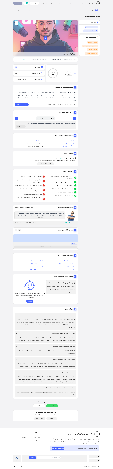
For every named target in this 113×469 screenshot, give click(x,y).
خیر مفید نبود (39, 418)
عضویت (32, 457)
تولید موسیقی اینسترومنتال (69, 140)
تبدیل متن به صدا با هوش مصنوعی (67, 263)
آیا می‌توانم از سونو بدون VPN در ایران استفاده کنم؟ (64, 346)
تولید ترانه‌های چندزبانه (70, 143)
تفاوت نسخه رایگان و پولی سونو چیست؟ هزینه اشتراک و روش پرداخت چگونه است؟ (57, 372)
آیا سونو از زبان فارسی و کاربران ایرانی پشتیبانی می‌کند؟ (63, 333)
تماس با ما (24, 437)
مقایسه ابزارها (66, 3)
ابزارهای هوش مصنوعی (36, 434)
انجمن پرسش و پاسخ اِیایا (58, 448)
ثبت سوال (30, 301)
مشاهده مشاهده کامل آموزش (45, 163)
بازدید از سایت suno (21, 104)
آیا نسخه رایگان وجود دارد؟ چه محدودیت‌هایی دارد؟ (64, 359)
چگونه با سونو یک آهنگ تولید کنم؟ (67, 315)
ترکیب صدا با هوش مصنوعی (37, 263)
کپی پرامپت (19, 126)
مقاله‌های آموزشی (77, 3)
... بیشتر (24, 59)
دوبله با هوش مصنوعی (69, 269)
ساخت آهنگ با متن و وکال (69, 146)
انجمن (56, 3)
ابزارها (89, 3)
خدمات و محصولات (46, 3)
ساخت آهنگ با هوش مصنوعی (36, 269)
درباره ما (24, 434)
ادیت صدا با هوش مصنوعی (69, 260)
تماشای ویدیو (63, 158)
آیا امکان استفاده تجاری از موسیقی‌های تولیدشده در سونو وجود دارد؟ (60, 387)
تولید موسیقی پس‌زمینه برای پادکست (35, 140)
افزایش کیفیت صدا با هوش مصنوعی (35, 260)
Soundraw (73, 243)
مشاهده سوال (72, 292)
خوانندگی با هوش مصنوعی (37, 266)
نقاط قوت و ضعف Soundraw (45, 246)
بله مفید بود (50, 418)
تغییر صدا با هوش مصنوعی (69, 266)
